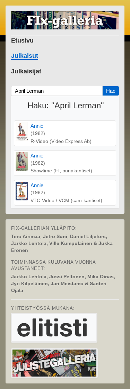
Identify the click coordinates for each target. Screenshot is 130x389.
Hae (110, 91)
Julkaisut (24, 55)
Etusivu (22, 40)
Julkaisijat (26, 71)
